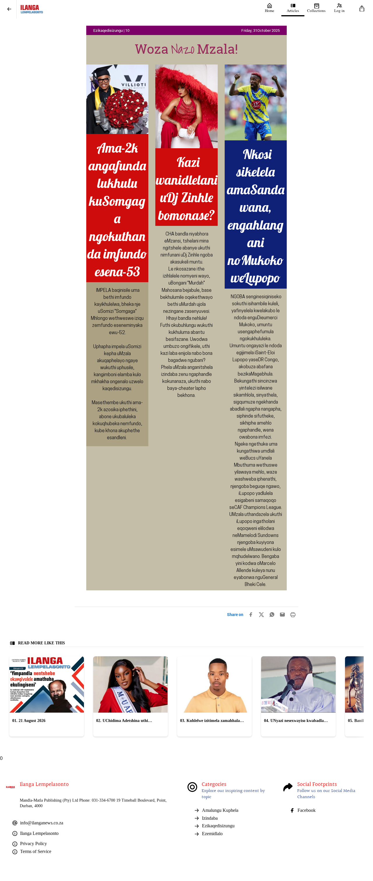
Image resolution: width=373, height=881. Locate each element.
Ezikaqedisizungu (218, 825)
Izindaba (210, 818)
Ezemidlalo (212, 833)
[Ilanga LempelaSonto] (137, 9)
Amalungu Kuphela (220, 810)
